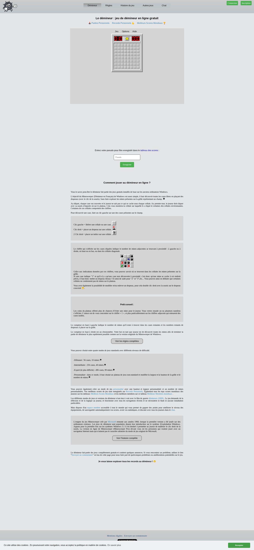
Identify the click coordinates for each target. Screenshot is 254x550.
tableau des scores (149, 150)
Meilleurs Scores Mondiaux (102, 394)
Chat (164, 5)
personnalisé (118, 389)
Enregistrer (127, 165)
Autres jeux (148, 5)
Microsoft (112, 422)
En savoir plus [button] (114, 545)
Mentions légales (114, 536)
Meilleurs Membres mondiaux (160, 394)
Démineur (92, 5)
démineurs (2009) (156, 398)
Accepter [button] (239, 545)
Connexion (232, 3)
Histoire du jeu (127, 5)
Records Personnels (134, 391)
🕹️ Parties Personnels (98, 23)
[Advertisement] (127, 123)
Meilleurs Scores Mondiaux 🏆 (151, 23)
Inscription (246, 3)
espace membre (93, 407)
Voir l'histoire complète (127, 438)
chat (173, 410)
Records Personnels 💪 (123, 23)
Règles (108, 5)
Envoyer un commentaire (82, 455)
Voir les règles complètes (127, 341)
